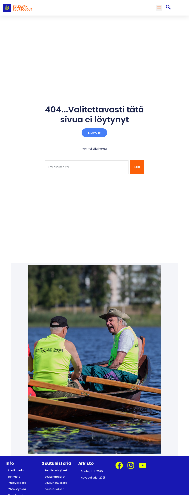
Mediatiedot (16, 470)
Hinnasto (14, 477)
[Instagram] (131, 465)
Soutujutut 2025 (92, 471)
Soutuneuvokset (56, 483)
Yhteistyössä (17, 489)
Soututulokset (54, 489)
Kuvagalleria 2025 (93, 477)
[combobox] (87, 167)
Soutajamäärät (55, 477)
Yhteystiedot (17, 483)
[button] (159, 8)
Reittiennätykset (56, 470)
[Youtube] (142, 465)
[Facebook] (119, 465)
